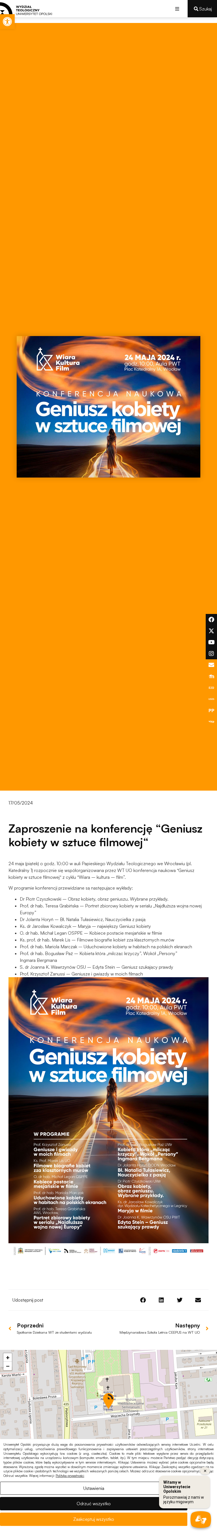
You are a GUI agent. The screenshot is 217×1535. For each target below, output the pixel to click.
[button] (177, 9)
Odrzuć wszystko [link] (94, 1503)
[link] (7, 21)
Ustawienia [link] (93, 1488)
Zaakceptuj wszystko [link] (93, 1519)
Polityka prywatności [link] (70, 1476)
